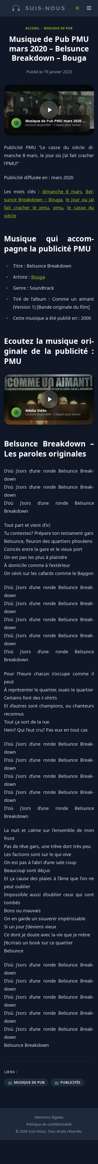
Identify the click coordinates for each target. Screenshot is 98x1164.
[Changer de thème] (77, 8)
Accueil (32, 28)
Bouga (38, 277)
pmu (58, 208)
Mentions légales (49, 1117)
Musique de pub (58, 28)
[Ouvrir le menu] (89, 8)
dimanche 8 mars (62, 191)
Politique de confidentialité (49, 1124)
